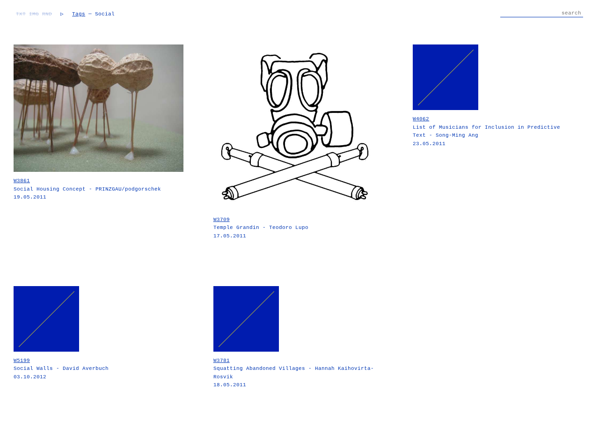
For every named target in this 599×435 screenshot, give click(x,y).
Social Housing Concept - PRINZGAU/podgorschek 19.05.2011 (87, 189)
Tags (78, 14)
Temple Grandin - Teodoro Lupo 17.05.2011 (260, 228)
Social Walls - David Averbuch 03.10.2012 (61, 369)
